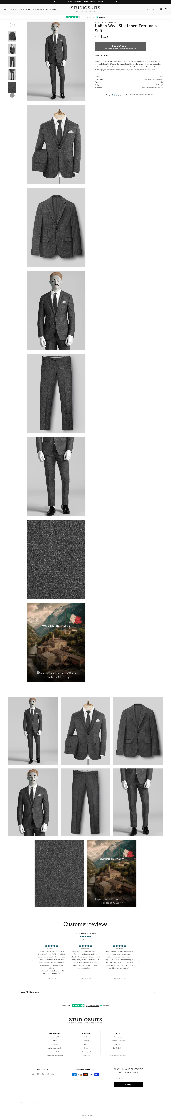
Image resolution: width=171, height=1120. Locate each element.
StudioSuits (88, 1115)
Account (151, 9)
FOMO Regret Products (107, 22)
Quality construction (54, 1048)
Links (118, 1052)
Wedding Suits (86, 1052)
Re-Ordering (117, 1048)
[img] (86, 936)
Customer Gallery (55, 1052)
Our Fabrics (86, 1055)
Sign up (128, 1085)
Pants (86, 1044)
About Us (54, 1044)
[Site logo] (85, 1021)
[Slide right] (12, 95)
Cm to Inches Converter (118, 1055)
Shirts (86, 1048)
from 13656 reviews (85, 940)
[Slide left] (12, 25)
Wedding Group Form (55, 1055)
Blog (55, 1041)
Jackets (86, 1041)
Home (97, 22)
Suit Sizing (117, 1044)
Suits (86, 1037)
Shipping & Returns (118, 1041)
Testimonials (55, 1037)
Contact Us (118, 1037)
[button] (161, 9)
